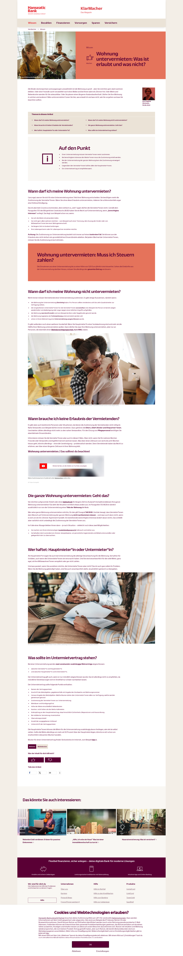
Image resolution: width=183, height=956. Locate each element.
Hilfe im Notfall (99, 889)
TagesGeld (130, 898)
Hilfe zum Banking (101, 898)
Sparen (96, 22)
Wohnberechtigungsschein (62, 330)
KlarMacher (32, 29)
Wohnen (32, 746)
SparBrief (130, 902)
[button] (32, 772)
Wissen (32, 22)
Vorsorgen (81, 22)
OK (90, 944)
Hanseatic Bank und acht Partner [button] (51, 918)
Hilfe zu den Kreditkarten (103, 893)
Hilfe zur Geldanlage (102, 902)
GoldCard (130, 893)
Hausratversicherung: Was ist (139, 839)
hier (93, 740)
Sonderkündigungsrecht (67, 530)
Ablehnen (76, 951)
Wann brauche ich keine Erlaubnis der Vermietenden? (53, 125)
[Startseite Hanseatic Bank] (49, 10)
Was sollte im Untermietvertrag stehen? (102, 130)
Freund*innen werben (69, 902)
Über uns (64, 889)
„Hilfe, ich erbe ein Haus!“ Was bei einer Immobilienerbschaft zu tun (88, 840)
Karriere (64, 893)
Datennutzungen (119, 918)
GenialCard (130, 889)
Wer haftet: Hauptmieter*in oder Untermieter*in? (52, 130)
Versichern (111, 22)
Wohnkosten (42, 746)
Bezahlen (46, 22)
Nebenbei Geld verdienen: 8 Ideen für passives (41, 840)
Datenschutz (59, 478)
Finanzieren (63, 22)
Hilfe (42, 900)
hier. (47, 933)
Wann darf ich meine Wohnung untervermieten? (51, 120)
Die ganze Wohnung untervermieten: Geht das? (105, 125)
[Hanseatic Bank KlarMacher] (91, 10)
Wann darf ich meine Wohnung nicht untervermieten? (107, 120)
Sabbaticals (67, 502)
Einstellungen (102, 951)
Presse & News (66, 898)
